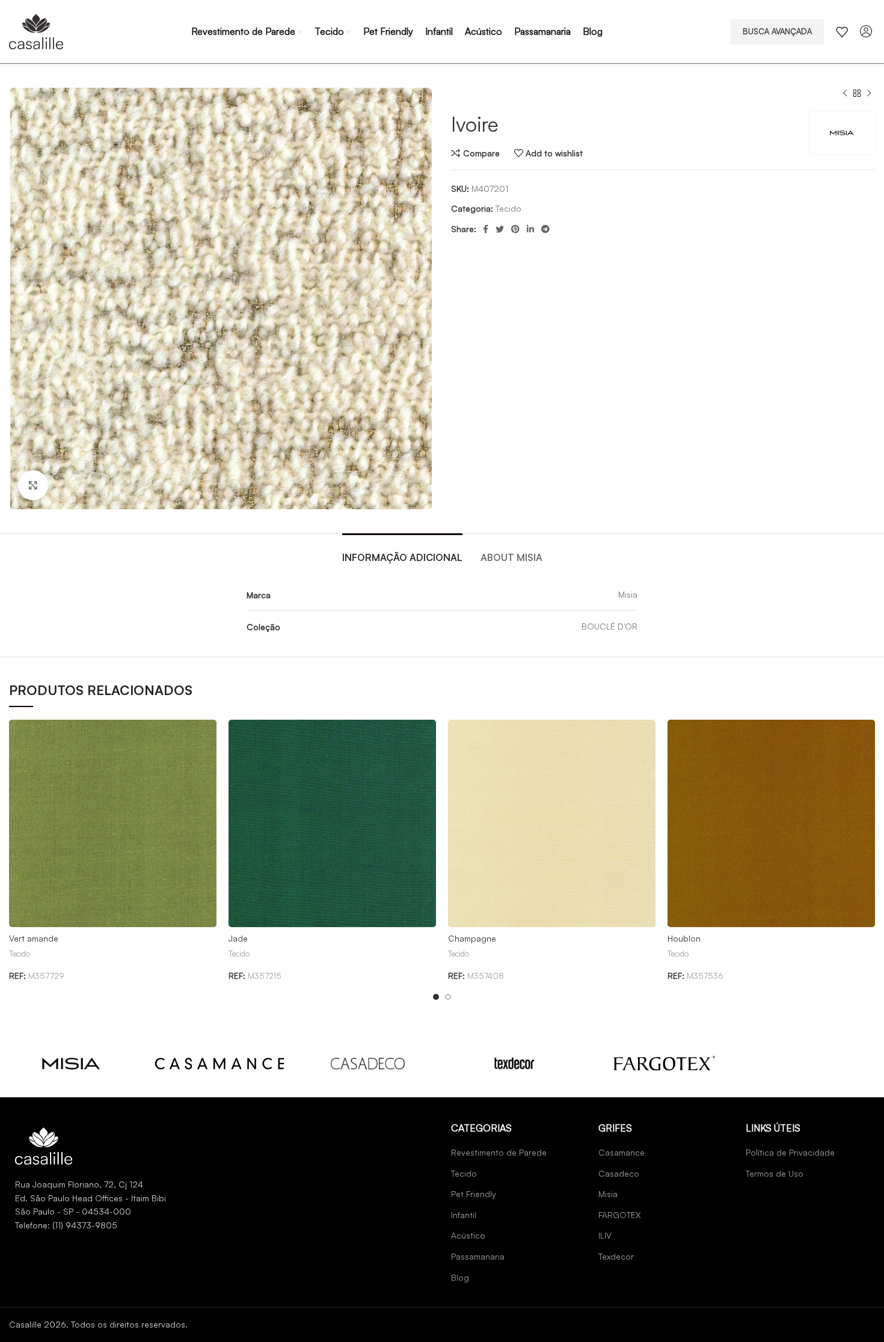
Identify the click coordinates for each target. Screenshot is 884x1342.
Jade (238, 938)
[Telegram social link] (545, 229)
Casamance (621, 1152)
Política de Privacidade (790, 1152)
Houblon (684, 938)
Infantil (463, 1215)
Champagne (472, 938)
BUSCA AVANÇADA (777, 31)
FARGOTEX (619, 1215)
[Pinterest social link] (515, 229)
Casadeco (618, 1173)
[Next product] (869, 94)
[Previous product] (845, 94)
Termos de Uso (774, 1173)
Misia (608, 1194)
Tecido (508, 208)
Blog (460, 1277)
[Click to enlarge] (33, 485)
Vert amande (33, 938)
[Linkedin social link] (530, 229)
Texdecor (616, 1256)
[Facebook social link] (485, 229)
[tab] (402, 551)
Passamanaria (478, 1256)
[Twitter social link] (500, 229)
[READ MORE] (71, 1063)
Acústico (468, 1235)
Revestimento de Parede (499, 1152)
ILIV (605, 1235)
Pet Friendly (473, 1194)
